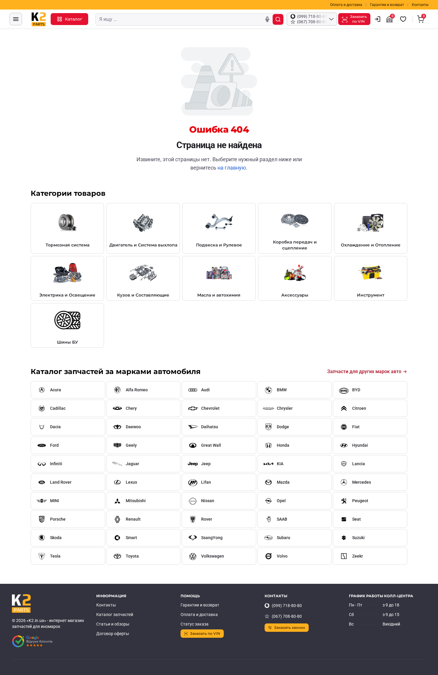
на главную (232, 168)
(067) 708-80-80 (287, 616)
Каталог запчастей (114, 614)
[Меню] (16, 19)
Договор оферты (112, 633)
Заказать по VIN (205, 633)
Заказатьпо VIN (358, 19)
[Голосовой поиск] (267, 19)
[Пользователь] (377, 19)
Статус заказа (195, 624)
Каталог (73, 19)
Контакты (420, 5)
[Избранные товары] (404, 19)
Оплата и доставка (346, 5)
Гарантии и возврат (387, 5)
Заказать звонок (289, 627)
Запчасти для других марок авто (364, 371)
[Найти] (278, 19)
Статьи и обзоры (112, 624)
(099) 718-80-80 (287, 605)
